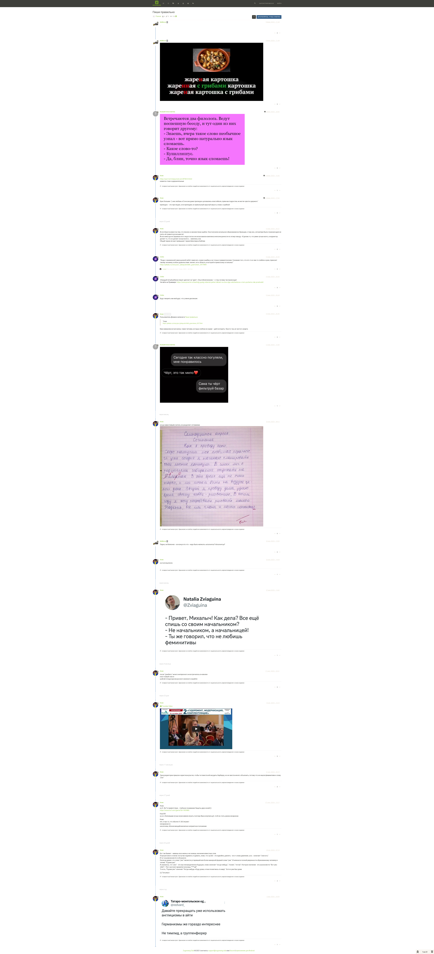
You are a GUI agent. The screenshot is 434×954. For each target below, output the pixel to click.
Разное (158, 16)
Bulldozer (163, 22)
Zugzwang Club (188, 951)
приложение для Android (245, 951)
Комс (162, 175)
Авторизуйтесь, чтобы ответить (269, 17)
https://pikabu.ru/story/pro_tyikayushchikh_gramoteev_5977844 (183, 265)
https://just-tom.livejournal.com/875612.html (176, 179)
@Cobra (168, 314)
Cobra (162, 257)
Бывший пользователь (167, 112)
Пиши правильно (191, 317)
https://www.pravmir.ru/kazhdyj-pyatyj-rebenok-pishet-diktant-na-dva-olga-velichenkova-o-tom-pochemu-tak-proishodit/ (220, 282)
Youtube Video (167, 706)
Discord (232, 951)
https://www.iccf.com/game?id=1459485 (174, 810)
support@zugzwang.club (217, 951)
